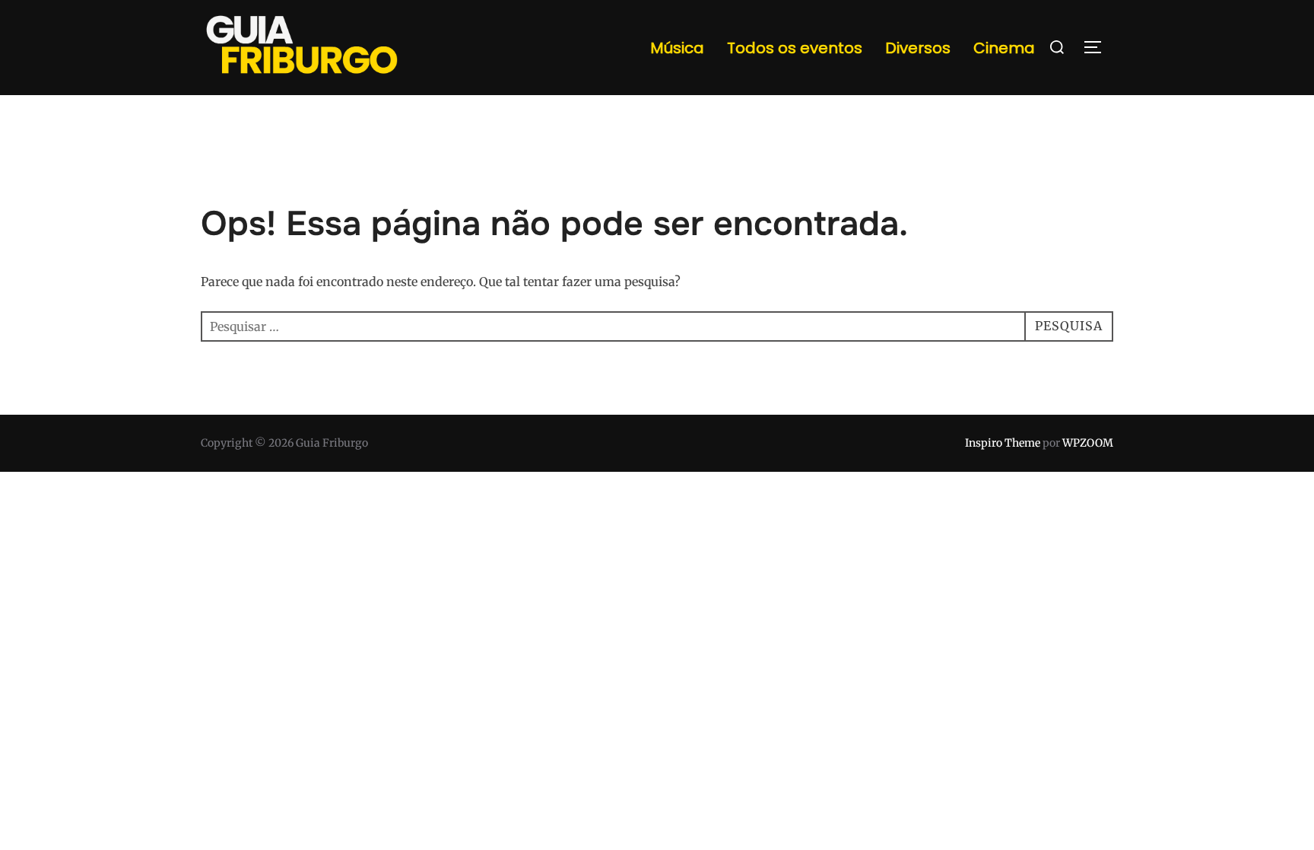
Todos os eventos (794, 48)
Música (677, 48)
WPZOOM (1087, 443)
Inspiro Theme (1002, 443)
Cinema (1004, 48)
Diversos (918, 48)
